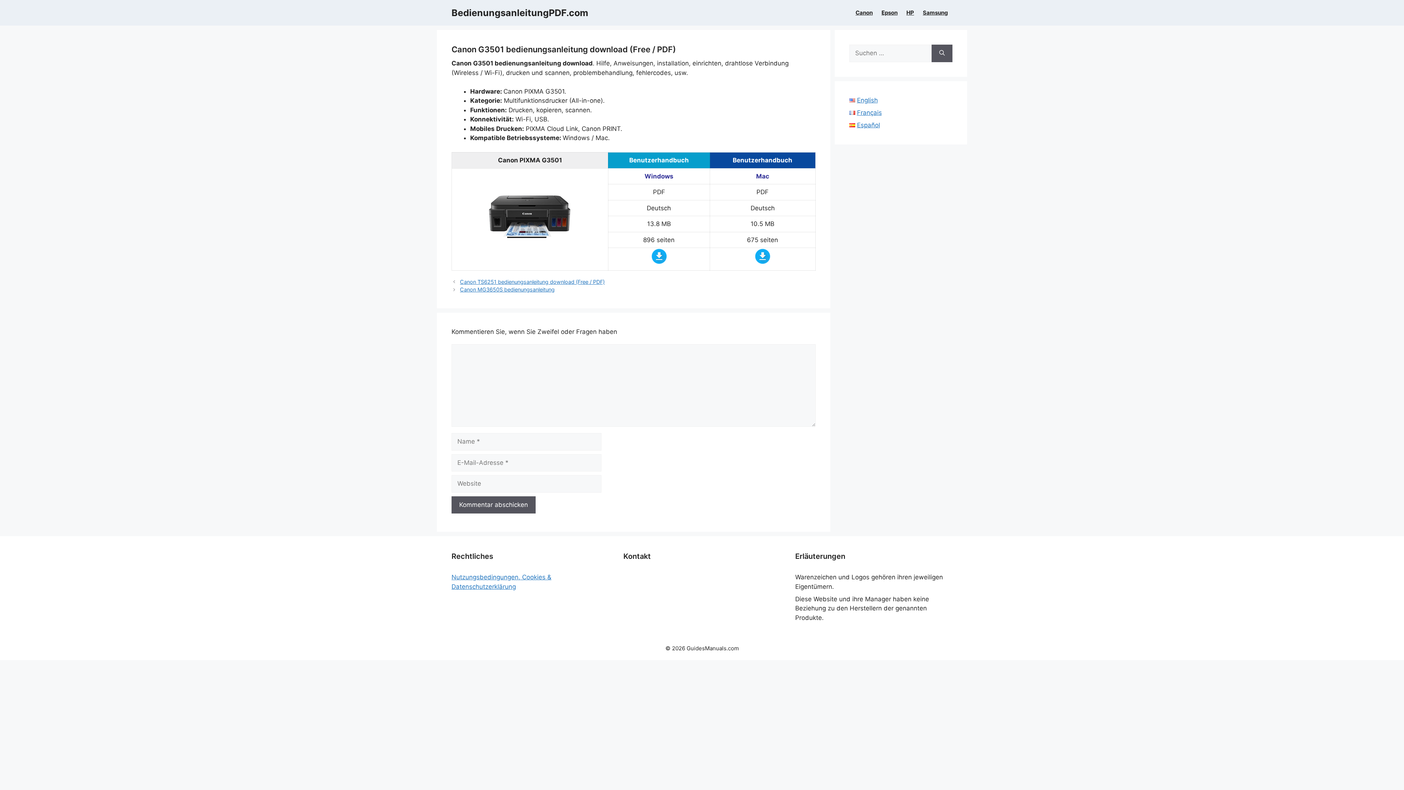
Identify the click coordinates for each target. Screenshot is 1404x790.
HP (910, 13)
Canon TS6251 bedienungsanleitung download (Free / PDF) (532, 282)
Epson (890, 13)
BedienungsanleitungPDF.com (520, 12)
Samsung (935, 13)
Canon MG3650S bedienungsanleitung (507, 289)
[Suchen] (942, 53)
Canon (864, 13)
